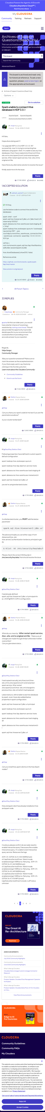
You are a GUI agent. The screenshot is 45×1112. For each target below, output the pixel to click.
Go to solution (34, 102)
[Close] (41, 1061)
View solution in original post (13, 269)
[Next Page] (30, 903)
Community (7, 18)
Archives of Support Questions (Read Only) (18, 91)
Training (18, 18)
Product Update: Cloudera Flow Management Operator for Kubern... (22, 980)
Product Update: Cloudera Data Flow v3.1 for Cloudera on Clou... (21, 989)
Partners (27, 18)
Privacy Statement (18, 1091)
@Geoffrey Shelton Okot (12, 449)
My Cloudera (8, 1053)
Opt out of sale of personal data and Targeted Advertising (22, 1095)
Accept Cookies (22, 1107)
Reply (37, 176)
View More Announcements (23, 995)
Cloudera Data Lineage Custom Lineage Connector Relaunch (20, 972)
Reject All (22, 1101)
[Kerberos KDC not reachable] (42, 288)
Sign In (6, 28)
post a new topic (31, 81)
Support (37, 18)
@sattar (4, 322)
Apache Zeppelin (26, 115)
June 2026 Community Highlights (15, 964)
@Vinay (4, 408)
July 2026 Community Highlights (14, 958)
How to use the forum (13, 378)
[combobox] (22, 60)
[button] (41, 132)
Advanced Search (8, 66)
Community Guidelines (14, 374)
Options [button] (7, 95)
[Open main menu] (42, 28)
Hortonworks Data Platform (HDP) (20, 119)
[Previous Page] (15, 903)
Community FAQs (11, 1048)
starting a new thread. (19, 327)
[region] (22, 1085)
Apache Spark (13, 115)
